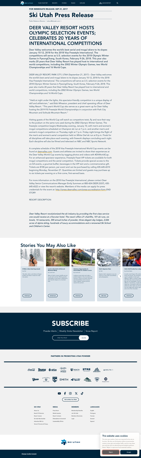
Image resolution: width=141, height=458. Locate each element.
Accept (129, 452)
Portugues (93, 413)
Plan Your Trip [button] (43, 3)
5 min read (27, 295)
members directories (76, 416)
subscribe (84, 337)
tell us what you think (70, 399)
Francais (92, 416)
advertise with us (38, 421)
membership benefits (77, 410)
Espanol (92, 421)
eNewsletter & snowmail (59, 418)
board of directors (39, 413)
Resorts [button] (54, 3)
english (92, 410)
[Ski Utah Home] (27, 3)
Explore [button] (82, 3)
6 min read (78, 295)
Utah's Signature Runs (105, 269)
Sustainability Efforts (58, 421)
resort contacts (57, 416)
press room (56, 410)
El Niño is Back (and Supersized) (31, 269)
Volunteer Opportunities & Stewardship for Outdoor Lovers (83, 269)
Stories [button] (64, 3)
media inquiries (57, 413)
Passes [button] (73, 3)
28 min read (53, 295)
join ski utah (74, 413)
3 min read (103, 295)
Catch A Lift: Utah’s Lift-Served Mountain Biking (56, 269)
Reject (111, 452)
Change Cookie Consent (29, 454)
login (72, 418)
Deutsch (92, 418)
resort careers (38, 416)
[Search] (117, 3)
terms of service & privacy (41, 424)
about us (36, 410)
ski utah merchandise (39, 418)
